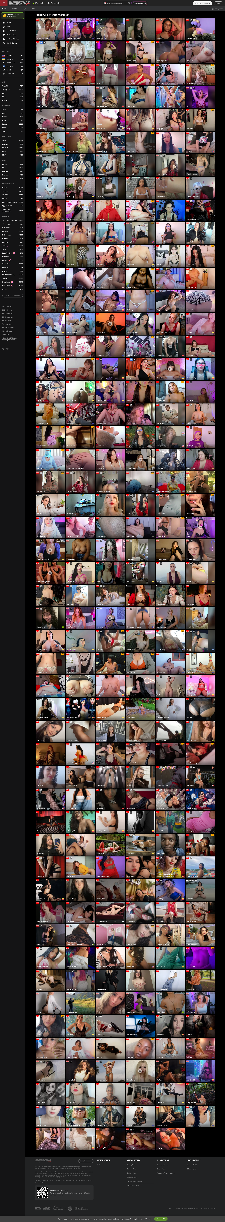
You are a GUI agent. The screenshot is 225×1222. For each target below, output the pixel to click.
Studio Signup (7, 331)
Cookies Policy (132, 1177)
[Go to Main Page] (19, 3)
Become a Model (8, 327)
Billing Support (7, 310)
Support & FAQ (7, 306)
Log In (218, 3)
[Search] (129, 3)
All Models (5, 334)
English (84, 1161)
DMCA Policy (131, 1173)
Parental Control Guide (134, 1181)
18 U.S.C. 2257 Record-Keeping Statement (10, 339)
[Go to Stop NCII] (81, 1208)
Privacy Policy (7, 320)
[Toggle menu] (4, 3)
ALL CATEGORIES (14, 295)
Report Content (7, 313)
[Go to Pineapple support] (70, 1208)
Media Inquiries (7, 317)
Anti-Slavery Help (133, 1185)
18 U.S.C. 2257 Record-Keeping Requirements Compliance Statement (191, 1208)
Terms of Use (6, 324)
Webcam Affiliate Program (165, 1173)
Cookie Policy (135, 1219)
